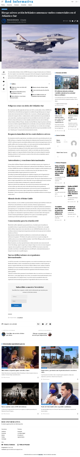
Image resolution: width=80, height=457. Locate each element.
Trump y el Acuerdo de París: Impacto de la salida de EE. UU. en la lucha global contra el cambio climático (60, 170)
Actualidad (4, 9)
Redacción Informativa (13, 20)
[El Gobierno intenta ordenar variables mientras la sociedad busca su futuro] (66, 82)
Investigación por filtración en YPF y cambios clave (71, 208)
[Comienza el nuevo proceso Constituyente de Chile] (73, 111)
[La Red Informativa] (19, 1)
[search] (69, 1)
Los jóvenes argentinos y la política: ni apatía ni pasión (60, 188)
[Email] (72, 21)
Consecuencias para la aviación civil (40, 91)
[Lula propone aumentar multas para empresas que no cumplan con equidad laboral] (60, 111)
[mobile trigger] (3, 1)
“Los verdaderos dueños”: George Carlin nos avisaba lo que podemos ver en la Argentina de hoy (60, 210)
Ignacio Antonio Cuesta (62, 103)
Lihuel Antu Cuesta (62, 152)
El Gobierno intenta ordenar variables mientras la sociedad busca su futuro (65, 93)
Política (49, 404)
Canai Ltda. (40, 454)
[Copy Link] (75, 21)
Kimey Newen (58, 141)
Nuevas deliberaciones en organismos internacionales (38, 95)
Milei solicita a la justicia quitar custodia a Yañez (15, 370)
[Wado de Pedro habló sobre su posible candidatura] (59, 394)
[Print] (77, 21)
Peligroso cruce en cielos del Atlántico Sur (18, 88)
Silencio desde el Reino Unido (40, 87)
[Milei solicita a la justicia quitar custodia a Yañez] (20, 357)
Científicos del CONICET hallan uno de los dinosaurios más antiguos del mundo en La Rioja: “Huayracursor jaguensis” (73, 190)
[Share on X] (70, 21)
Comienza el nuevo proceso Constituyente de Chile (73, 118)
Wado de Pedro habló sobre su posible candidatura (56, 407)
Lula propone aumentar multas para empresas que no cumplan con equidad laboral (60, 119)
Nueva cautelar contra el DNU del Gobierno (14, 407)
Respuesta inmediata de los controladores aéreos (18, 92)
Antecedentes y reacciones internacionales (18, 97)
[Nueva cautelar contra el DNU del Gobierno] (20, 394)
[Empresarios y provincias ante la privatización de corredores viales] (59, 357)
